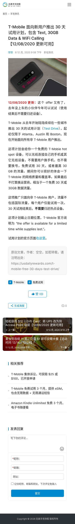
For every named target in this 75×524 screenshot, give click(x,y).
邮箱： (16, 467)
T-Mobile (18, 282)
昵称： (16, 458)
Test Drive (51, 128)
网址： (17, 476)
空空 (10, 52)
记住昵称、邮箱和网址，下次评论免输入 (35, 483)
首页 (5, 13)
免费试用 (38, 282)
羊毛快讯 (48, 52)
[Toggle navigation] (69, 4)
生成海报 (18, 305)
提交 (37, 493)
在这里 (40, 238)
